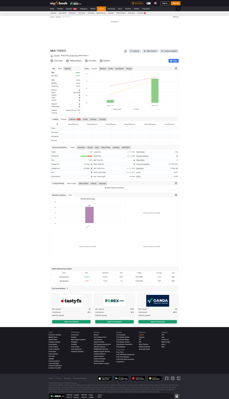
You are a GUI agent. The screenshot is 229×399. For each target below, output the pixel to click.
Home (52, 9)
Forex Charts (75, 347)
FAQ (162, 335)
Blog (162, 347)
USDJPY (69, 397)
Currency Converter (55, 368)
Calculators (62, 13)
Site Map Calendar (80, 378)
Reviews (128, 9)
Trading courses (99, 361)
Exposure (102, 183)
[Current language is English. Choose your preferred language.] (155, 3)
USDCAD (84, 397)
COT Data (52, 356)
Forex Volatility (53, 347)
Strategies (74, 342)
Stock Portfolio (143, 344)
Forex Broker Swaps (122, 339)
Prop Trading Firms (100, 337)
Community (111, 9)
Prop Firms (146, 9)
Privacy (58, 378)
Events (100, 395)
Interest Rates (121, 13)
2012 (70, 195)
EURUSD (69, 395)
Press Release (120, 347)
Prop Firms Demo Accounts (125, 359)
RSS (140, 342)
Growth (94, 69)
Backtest (71, 9)
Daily (97, 147)
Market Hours (101, 13)
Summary (81, 147)
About (163, 344)
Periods (63, 119)
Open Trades (71, 183)
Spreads (111, 13)
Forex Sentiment (76, 349)
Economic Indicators (55, 365)
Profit (111, 69)
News (120, 9)
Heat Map (91, 13)
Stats (60, 69)
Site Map (67, 378)
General (67, 69)
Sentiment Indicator (77, 351)
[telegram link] (178, 378)
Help (162, 337)
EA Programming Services (102, 344)
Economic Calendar (55, 335)
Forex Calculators (54, 361)
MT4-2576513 (64, 277)
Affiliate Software (144, 347)
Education (131, 13)
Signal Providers (99, 342)
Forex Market (53, 344)
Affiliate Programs (99, 347)
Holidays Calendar (54, 342)
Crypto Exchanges (99, 359)
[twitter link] (172, 378)
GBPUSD (84, 395)
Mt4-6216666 (64, 281)
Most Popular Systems (78, 339)
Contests (141, 13)
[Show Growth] (135, 109)
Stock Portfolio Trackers (101, 363)
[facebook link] (167, 378)
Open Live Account (71, 322)
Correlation (81, 13)
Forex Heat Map (54, 363)
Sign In (164, 3)
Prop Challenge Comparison (125, 354)
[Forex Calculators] (177, 396)
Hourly (90, 147)
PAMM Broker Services (101, 349)
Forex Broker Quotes (122, 337)
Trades (72, 147)
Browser (93, 119)
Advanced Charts (144, 349)
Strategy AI (83, 9)
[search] (179, 9)
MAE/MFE (126, 147)
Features (141, 337)
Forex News (52, 351)
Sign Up (176, 3)
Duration (116, 147)
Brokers (136, 9)
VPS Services (98, 339)
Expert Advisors (99, 356)
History (93, 183)
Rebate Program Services (102, 351)
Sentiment (72, 13)
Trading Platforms (100, 354)
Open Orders (83, 183)
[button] (135, 51)
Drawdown (120, 69)
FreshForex (74, 56)
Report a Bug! (165, 342)
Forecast (102, 119)
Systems (101, 9)
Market (93, 9)
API (140, 339)
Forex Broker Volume (123, 342)
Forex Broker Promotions (124, 344)
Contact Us (165, 339)
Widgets (141, 335)
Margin (129, 69)
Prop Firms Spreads (122, 357)
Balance (103, 69)
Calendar (53, 13)
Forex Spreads (120, 335)
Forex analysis (53, 354)
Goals (85, 119)
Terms (51, 378)
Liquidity (51, 359)
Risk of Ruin (105, 147)
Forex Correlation (54, 349)
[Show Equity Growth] (116, 109)
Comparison (120, 362)
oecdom (57, 56)
